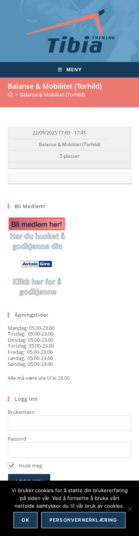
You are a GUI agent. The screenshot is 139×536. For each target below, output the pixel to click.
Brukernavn (21, 411)
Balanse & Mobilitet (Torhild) (52, 94)
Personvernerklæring (83, 520)
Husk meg (30, 465)
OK (25, 520)
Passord (17, 438)
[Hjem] (10, 94)
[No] (129, 508)
